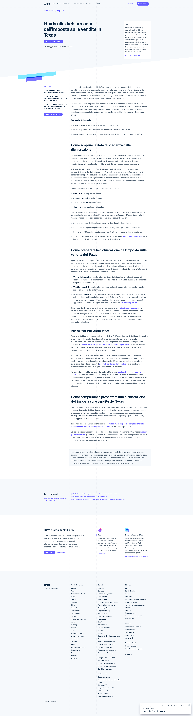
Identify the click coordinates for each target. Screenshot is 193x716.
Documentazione (104, 677)
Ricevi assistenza (131, 646)
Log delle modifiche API (106, 688)
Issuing (73, 627)
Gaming (100, 633)
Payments (74, 639)
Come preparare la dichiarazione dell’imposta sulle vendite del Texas (55, 98)
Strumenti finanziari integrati (108, 602)
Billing (73, 597)
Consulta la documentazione (136, 556)
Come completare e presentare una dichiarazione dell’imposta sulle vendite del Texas (55, 106)
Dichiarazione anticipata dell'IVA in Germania (90, 497)
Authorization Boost (78, 594)
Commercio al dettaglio (106, 653)
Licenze (128, 610)
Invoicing (74, 625)
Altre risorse (49, 10)
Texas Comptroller (129, 302)
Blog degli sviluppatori (105, 696)
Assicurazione (103, 639)
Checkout (74, 602)
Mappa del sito (130, 613)
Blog (126, 594)
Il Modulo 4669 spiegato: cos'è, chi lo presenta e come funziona (96, 494)
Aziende (101, 588)
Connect (74, 608)
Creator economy (104, 627)
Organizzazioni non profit (106, 644)
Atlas (73, 591)
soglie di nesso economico (129, 308)
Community (129, 597)
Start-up (101, 591)
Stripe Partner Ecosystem (107, 666)
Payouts (74, 642)
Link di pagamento (77, 636)
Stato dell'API (102, 685)
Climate (73, 605)
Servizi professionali (105, 647)
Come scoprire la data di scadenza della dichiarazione (54, 91)
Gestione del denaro (105, 616)
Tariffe (98, 4)
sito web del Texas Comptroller (112, 364)
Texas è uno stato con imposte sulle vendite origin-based (105, 344)
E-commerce (102, 599)
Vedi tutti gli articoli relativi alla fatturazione (55, 499)
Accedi (130, 4)
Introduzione (48, 87)
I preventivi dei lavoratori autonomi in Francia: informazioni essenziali (99, 499)
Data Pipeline (75, 613)
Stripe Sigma (75, 650)
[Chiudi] (189, 705)
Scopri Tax (102, 554)
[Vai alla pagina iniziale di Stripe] (46, 585)
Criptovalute (75, 611)
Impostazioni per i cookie (134, 616)
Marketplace (102, 613)
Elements (74, 616)
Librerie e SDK (103, 691)
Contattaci (142, 4)
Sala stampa (129, 632)
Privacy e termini (131, 602)
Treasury (74, 658)
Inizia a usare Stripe (52, 41)
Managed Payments (78, 633)
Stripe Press (129, 635)
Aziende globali (103, 608)
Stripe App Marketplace (106, 663)
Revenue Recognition (78, 647)
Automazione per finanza (107, 605)
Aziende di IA (102, 625)
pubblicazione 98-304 (132, 236)
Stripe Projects (103, 693)
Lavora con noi (130, 630)
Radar (73, 644)
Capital (73, 599)
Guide (127, 588)
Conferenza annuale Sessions (135, 599)
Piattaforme (102, 619)
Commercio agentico (105, 594)
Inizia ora (48, 552)
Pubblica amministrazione (107, 650)
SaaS (100, 622)
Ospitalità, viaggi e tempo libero (109, 636)
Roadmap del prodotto (133, 627)
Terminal (74, 656)
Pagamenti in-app (104, 611)
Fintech (100, 630)
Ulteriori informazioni (133, 55)
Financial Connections (78, 619)
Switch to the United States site (153, 711)
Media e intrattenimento (106, 642)
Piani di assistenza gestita (134, 649)
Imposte (60, 10)
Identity (73, 622)
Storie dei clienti (131, 591)
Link (72, 630)
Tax (72, 653)
